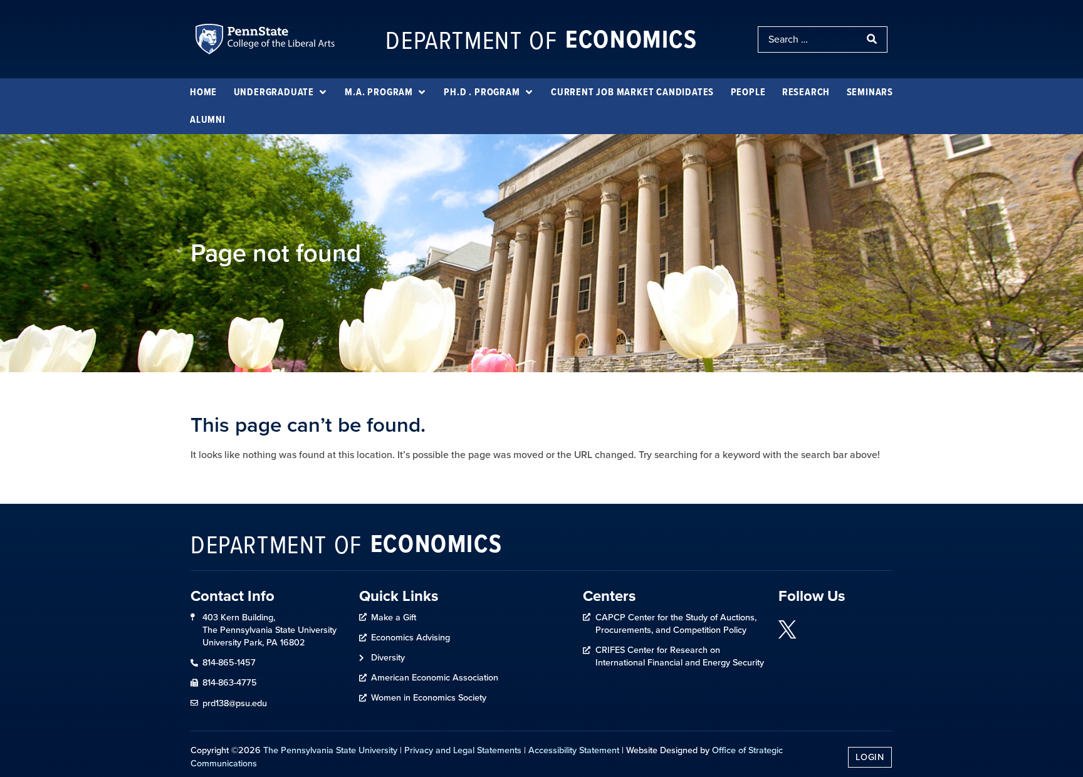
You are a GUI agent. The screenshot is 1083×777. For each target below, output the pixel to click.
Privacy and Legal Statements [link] (462, 750)
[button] (281, 92)
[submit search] (873, 39)
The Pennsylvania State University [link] (330, 750)
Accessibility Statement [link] (573, 750)
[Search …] (808, 39)
